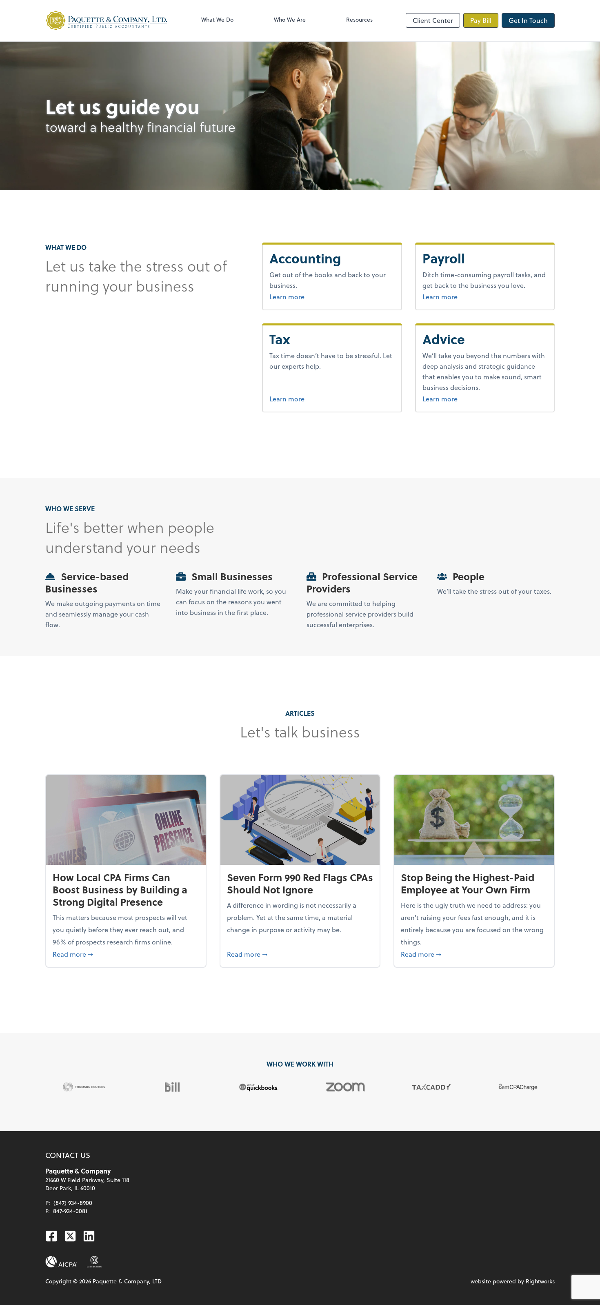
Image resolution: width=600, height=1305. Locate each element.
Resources (359, 19)
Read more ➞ (126, 954)
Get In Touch (528, 20)
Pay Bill (480, 20)
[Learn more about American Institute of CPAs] (61, 1261)
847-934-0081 (70, 1211)
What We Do (217, 19)
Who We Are (290, 19)
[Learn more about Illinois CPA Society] (94, 1261)
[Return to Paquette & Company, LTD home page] (106, 20)
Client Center (433, 20)
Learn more (317, 296)
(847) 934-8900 (72, 1202)
